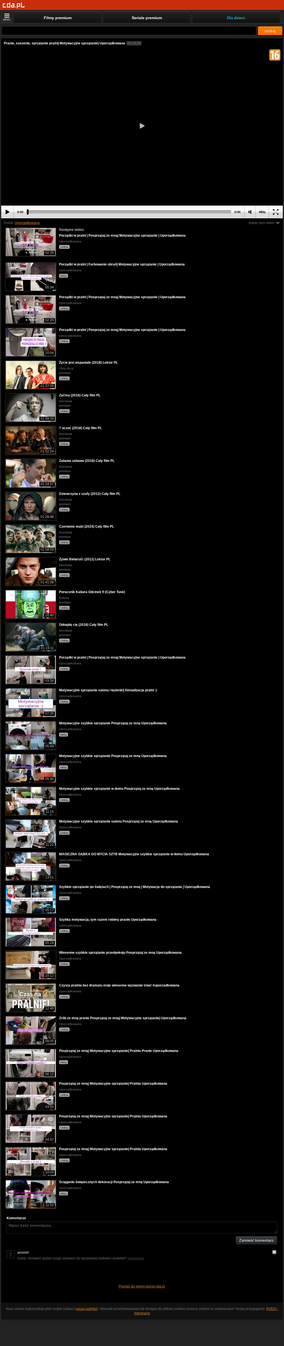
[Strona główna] (14, 5)
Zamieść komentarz (256, 1240)
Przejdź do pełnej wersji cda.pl (142, 1286)
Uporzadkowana (27, 223)
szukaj (270, 31)
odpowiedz (136, 1258)
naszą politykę (86, 1309)
